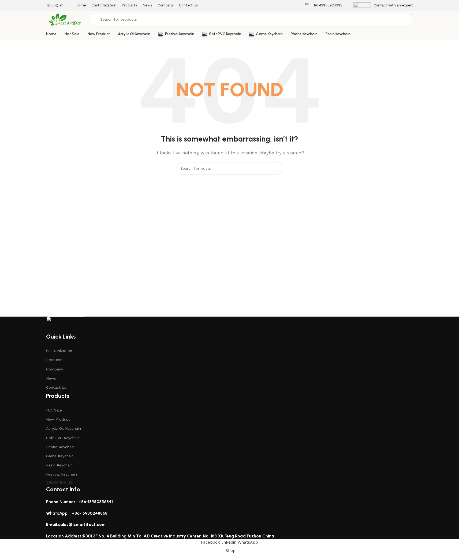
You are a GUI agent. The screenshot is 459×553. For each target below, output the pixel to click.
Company (54, 369)
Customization (59, 350)
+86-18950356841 (96, 501)
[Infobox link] (323, 5)
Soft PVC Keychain (63, 438)
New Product (58, 419)
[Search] (277, 168)
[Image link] (66, 324)
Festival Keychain (61, 474)
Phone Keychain (60, 447)
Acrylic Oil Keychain (63, 428)
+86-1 (77, 513)
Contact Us (56, 387)
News (51, 378)
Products (54, 360)
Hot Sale (54, 410)
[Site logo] (65, 19)
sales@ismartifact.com (82, 524)
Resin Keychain (59, 465)
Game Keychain (60, 456)
